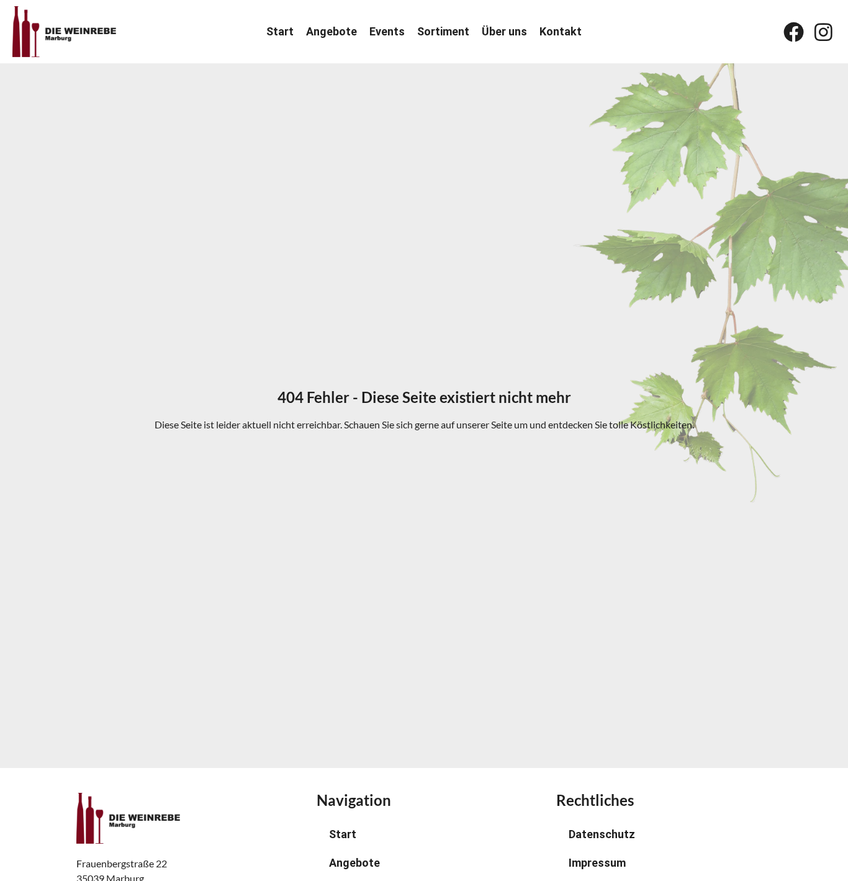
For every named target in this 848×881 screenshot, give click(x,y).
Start (280, 31)
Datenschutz (602, 834)
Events (387, 31)
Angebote (331, 31)
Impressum (597, 862)
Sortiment (443, 31)
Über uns (504, 31)
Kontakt (560, 31)
